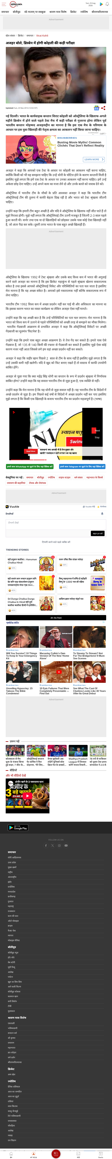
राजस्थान (11, 911)
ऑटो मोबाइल (13, 920)
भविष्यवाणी (12, 1028)
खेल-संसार (10, 35)
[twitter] (52, 845)
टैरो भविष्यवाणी (14, 1115)
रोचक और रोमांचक (37, 483)
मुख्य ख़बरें (12, 867)
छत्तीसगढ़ (11, 896)
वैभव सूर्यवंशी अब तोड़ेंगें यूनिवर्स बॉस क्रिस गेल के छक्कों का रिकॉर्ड (56, 761)
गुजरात (10, 901)
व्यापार (10, 935)
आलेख (10, 972)
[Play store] (101, 4)
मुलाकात (11, 1011)
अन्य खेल (11, 1074)
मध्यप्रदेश (11, 891)
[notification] (107, 4)
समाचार (5, 12)
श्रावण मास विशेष (57, 12)
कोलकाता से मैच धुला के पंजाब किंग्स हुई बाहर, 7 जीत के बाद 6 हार (15, 761)
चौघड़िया (11, 1125)
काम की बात (13, 915)
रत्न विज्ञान (12, 1140)
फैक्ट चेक (12, 930)
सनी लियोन (12, 1001)
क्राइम (10, 925)
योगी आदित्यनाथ (14, 857)
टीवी (9, 1006)
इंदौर (10, 881)
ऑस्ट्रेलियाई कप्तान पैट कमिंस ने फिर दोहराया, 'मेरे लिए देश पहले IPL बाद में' (36, 761)
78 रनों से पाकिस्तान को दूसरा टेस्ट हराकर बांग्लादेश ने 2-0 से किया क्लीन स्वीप (99, 761)
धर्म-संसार (78, 477)
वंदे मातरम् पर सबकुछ (35, 12)
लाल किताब (13, 1106)
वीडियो (13, 770)
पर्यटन (10, 976)
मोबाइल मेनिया (14, 940)
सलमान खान (13, 996)
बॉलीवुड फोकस (14, 991)
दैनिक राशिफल (14, 1086)
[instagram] (66, 845)
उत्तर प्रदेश (12, 862)
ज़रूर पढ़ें (14, 741)
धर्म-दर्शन (11, 1057)
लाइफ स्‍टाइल (64, 477)
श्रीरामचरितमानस (100, 12)
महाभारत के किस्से (94, 477)
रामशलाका (12, 1120)
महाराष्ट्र (11, 906)
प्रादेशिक (11, 886)
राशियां (10, 1101)
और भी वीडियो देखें (16, 775)
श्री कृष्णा (11, 1037)
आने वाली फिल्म (14, 986)
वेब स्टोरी (11, 962)
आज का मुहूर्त (13, 1096)
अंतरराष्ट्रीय (12, 876)
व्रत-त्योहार (12, 1052)
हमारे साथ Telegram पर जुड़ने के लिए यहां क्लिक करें (82, 466)
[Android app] (18, 828)
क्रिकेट (73, 12)
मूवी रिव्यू (11, 967)
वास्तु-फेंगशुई (13, 1111)
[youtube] (59, 845)
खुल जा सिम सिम (15, 981)
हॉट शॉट (11, 957)
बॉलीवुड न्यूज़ (13, 952)
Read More (30, 452)
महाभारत (11, 1047)
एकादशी (11, 1023)
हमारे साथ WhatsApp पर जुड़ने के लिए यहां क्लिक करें (29, 466)
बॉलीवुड (16, 12)
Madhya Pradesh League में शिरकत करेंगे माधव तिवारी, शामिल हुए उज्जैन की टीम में (78, 761)
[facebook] (46, 845)
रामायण (11, 1042)
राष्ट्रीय (10, 872)
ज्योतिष (84, 12)
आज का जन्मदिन (15, 1091)
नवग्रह (10, 1135)
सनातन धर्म (12, 1032)
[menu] (5, 4)
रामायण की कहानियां (16, 483)
